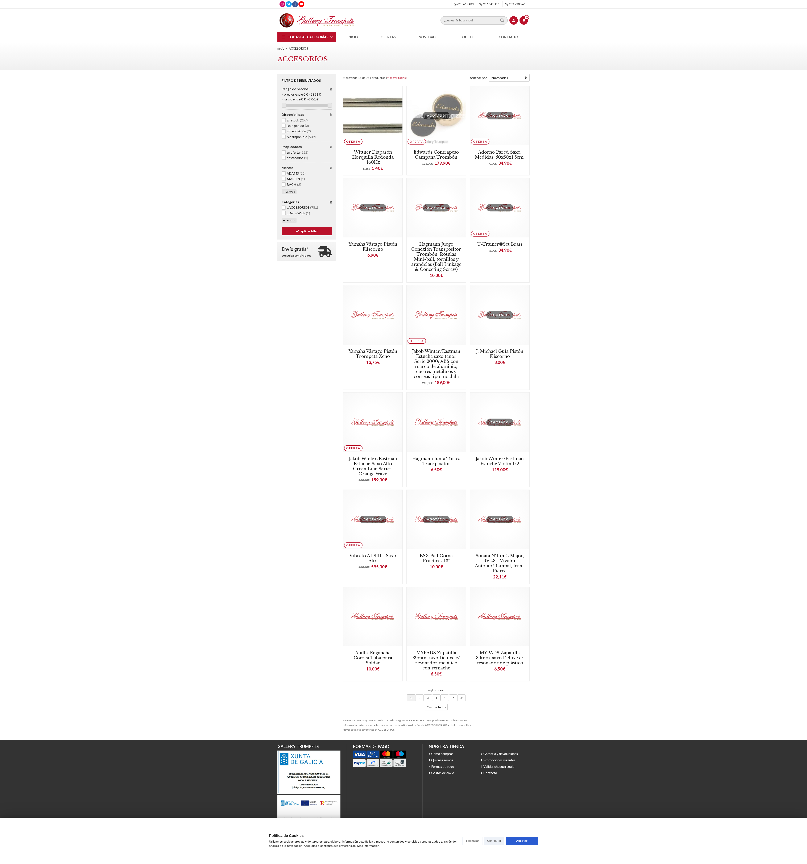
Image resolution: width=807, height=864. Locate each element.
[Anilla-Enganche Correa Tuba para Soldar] (372, 616)
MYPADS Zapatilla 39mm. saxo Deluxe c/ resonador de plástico (499, 657)
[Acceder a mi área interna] (513, 20)
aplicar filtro (309, 231)
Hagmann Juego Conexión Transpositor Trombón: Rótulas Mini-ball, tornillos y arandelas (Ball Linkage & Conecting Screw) (436, 257)
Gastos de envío (442, 773)
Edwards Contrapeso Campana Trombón (436, 155)
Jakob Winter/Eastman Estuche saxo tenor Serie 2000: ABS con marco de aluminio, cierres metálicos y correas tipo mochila (436, 364)
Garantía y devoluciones (500, 754)
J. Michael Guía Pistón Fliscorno (499, 354)
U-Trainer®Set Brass (499, 244)
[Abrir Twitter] (288, 4)
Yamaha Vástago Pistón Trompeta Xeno (373, 354)
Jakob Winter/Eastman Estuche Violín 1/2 (500, 461)
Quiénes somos (442, 760)
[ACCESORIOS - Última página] (461, 697)
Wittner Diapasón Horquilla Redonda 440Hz (373, 157)
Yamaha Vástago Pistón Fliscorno (373, 247)
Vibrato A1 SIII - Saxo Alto (372, 558)
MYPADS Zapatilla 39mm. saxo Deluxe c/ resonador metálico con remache (436, 660)
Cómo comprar (442, 754)
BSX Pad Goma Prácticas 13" (436, 558)
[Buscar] (502, 20)
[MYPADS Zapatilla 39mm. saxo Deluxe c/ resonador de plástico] (499, 616)
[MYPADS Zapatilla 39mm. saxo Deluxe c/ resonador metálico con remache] (436, 616)
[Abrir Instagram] (282, 4)
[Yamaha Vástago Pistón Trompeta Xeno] (372, 315)
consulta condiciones (296, 255)
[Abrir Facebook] (295, 4)
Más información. (368, 845)
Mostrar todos (396, 77)
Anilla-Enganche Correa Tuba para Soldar (373, 657)
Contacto (490, 773)
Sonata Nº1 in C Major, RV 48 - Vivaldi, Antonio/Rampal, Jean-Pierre (499, 563)
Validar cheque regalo (498, 766)
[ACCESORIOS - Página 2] (453, 697)
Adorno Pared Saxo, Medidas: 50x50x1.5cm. (500, 155)
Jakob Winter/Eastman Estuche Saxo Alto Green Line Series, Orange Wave (373, 466)
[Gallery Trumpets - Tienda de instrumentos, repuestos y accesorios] (317, 20)
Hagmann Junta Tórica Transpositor (436, 461)
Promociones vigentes (499, 760)
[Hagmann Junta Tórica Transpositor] (436, 422)
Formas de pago (442, 766)
